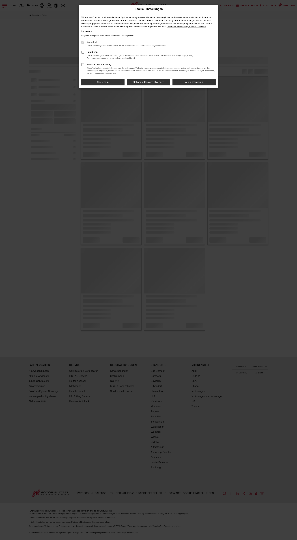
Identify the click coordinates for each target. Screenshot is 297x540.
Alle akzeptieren (194, 82)
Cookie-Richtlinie (197, 26)
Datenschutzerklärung (177, 26)
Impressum (86, 31)
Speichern (103, 82)
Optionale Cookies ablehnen (148, 82)
